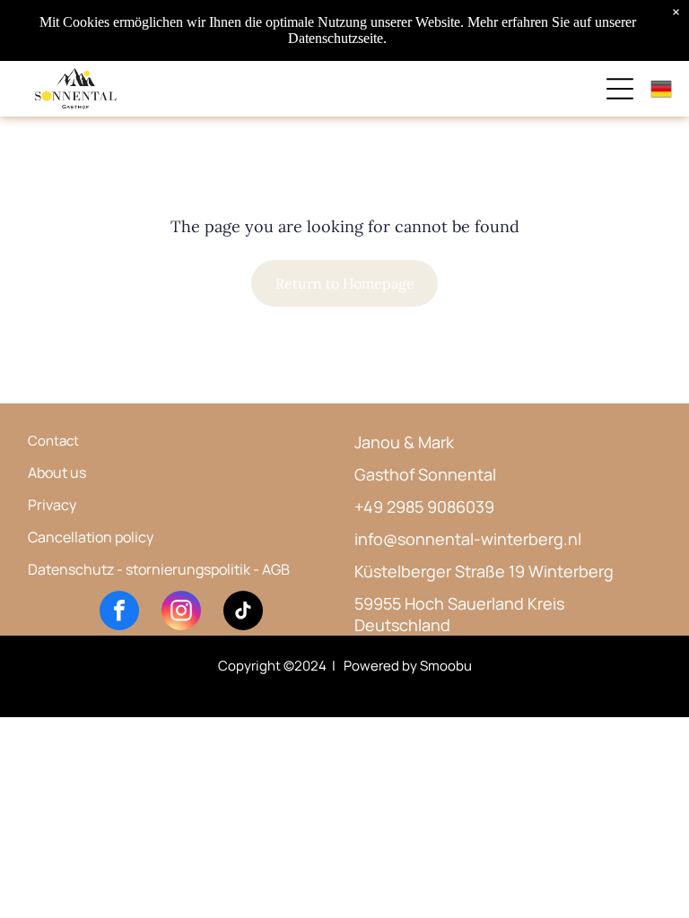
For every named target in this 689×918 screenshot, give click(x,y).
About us (57, 472)
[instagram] (181, 613)
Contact (53, 440)
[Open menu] (619, 88)
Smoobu (446, 665)
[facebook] (119, 613)
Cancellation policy (90, 537)
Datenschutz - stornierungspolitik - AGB (159, 569)
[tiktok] (243, 613)
